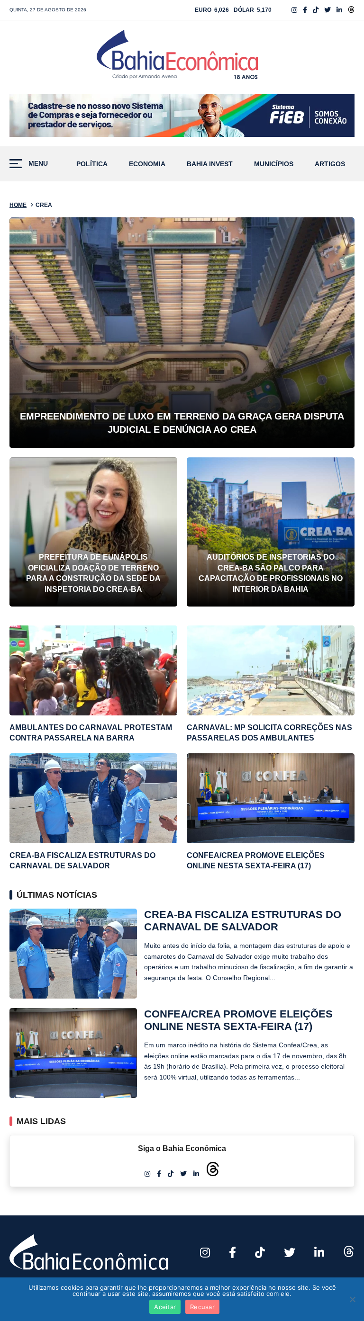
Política (92, 164)
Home (18, 205)
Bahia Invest (210, 164)
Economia (147, 164)
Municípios (273, 164)
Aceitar (165, 1307)
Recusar (202, 1307)
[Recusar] (352, 1299)
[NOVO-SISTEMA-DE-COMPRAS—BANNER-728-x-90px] (182, 115)
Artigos (330, 164)
